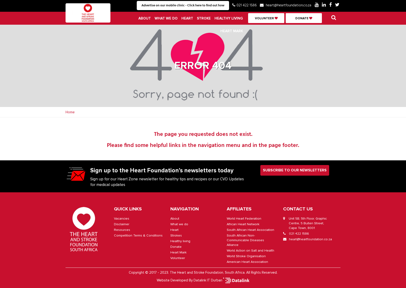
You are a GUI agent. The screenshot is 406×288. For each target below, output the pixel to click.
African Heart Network (243, 224)
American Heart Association (247, 262)
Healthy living (229, 18)
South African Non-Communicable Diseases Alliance (245, 240)
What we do (166, 18)
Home (70, 112)
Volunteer (265, 18)
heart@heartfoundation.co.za (288, 5)
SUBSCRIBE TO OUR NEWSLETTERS (295, 170)
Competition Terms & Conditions (138, 235)
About (144, 18)
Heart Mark (231, 31)
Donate (302, 18)
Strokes (176, 235)
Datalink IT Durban (208, 280)
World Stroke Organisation (246, 256)
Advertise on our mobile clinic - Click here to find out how (182, 5)
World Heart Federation (244, 219)
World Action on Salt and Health (250, 250)
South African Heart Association (250, 230)
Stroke (204, 18)
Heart (187, 18)
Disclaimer (121, 224)
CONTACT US (298, 209)
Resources (122, 230)
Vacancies (121, 219)
